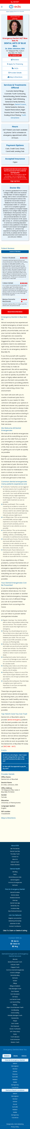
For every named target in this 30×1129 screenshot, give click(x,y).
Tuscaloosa (15, 1087)
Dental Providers (15, 892)
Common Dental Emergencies (15, 970)
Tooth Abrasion (15, 1037)
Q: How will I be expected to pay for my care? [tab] (14, 767)
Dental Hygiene (15, 880)
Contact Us (15, 856)
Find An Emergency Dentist (15, 1060)
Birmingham (15, 1066)
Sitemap (15, 900)
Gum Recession (15, 994)
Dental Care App (15, 903)
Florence (15, 1074)
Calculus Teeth (15, 964)
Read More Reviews (15, 312)
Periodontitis (15, 1018)
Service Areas (15, 895)
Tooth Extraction (15, 1039)
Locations (12, 11)
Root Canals (15, 1023)
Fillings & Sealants (15, 986)
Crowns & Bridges (15, 972)
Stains (15, 1034)
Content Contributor (15, 926)
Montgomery (15, 1085)
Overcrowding (15, 1013)
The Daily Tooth (15, 854)
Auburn (15, 1063)
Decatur (15, 1069)
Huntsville (15, 1077)
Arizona (24, 1056)
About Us (15, 859)
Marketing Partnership (15, 921)
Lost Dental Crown (15, 999)
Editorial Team (15, 862)
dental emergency (14, 720)
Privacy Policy (15, 1127)
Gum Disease (15, 991)
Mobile (15, 1082)
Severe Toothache (15, 1029)
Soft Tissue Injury (15, 1031)
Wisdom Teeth (15, 1042)
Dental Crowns (20, 104)
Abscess (15, 959)
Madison (15, 1079)
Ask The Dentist (15, 848)
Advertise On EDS (15, 923)
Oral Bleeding (15, 1010)
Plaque (15, 1021)
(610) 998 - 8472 (9, 746)
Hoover (15, 1104)
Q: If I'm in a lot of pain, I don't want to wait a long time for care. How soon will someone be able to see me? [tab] (15, 758)
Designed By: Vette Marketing (15, 1124)
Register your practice (15, 918)
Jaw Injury (15, 997)
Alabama (7, 1056)
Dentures (15, 885)
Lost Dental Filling (15, 1002)
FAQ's (15, 874)
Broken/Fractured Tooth (15, 962)
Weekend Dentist (15, 898)
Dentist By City (15, 906)
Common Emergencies (15, 882)
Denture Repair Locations (15, 1090)
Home (7, 11)
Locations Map (15, 908)
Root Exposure (15, 1026)
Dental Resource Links (15, 877)
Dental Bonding (15, 975)
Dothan (15, 1071)
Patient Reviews (15, 865)
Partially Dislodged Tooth (15, 1015)
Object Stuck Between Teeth (15, 1007)
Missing (15, 1005)
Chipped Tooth (15, 967)
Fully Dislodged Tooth (15, 989)
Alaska (15, 1056)
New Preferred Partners (15, 911)
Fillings (15, 983)
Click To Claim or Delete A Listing (15, 930)
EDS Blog (15, 872)
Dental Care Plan (15, 851)
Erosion (15, 980)
